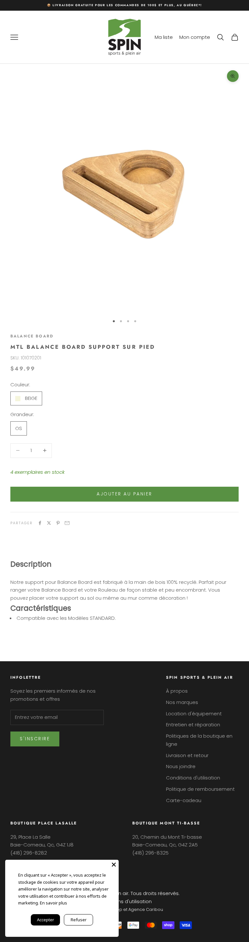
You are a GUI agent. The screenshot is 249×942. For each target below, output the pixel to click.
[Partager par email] (67, 523)
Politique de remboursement (200, 789)
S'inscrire (35, 738)
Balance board (31, 336)
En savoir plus (53, 903)
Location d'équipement (194, 713)
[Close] (114, 864)
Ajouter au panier (124, 494)
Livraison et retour (187, 755)
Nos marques (182, 702)
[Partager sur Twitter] (49, 523)
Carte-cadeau (183, 800)
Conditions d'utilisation (193, 777)
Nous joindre (181, 766)
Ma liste (164, 37)
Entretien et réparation (193, 724)
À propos (177, 690)
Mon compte (194, 37)
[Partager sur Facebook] (39, 523)
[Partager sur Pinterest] (58, 523)
